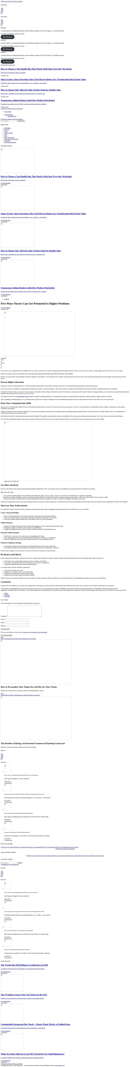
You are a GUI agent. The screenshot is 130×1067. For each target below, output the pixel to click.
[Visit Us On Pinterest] (47, 847)
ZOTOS (6, 129)
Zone (5, 134)
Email (3, 622)
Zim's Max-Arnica (9, 137)
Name (3, 619)
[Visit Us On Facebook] (34, 847)
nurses (6, 593)
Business (6, 299)
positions (6, 595)
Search (20, 863)
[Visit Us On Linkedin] (60, 847)
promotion (7, 596)
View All (13, 65)
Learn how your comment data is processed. (35, 632)
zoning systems (8, 133)
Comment (4, 616)
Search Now (21, 121)
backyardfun (7, 111)
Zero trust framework (10, 142)
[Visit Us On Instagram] (20, 847)
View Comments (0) (6, 635)
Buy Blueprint (7, 37)
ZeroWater (7, 141)
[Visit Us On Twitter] (7, 847)
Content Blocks (8, 114)
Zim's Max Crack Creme (11, 139)
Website (3, 626)
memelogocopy (12, 116)
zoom (5, 131)
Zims (5, 136)
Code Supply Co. (60, 1065)
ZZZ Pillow (7, 128)
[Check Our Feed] (72, 847)
